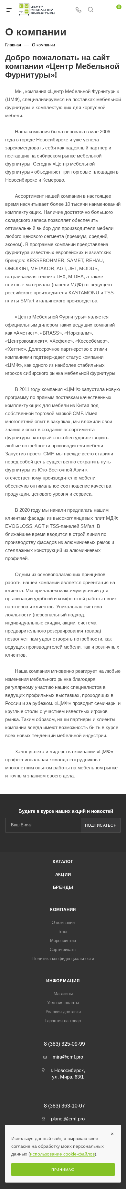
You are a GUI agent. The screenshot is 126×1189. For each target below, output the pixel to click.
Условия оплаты (63, 1002)
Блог (63, 931)
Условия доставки (63, 1011)
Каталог (63, 861)
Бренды (63, 887)
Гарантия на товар (63, 1020)
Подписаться (101, 825)
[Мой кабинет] (103, 10)
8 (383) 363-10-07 (64, 1105)
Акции (63, 874)
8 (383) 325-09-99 (64, 1044)
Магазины (63, 993)
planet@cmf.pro (68, 1118)
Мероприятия (63, 940)
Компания (63, 909)
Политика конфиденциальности (63, 958)
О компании (63, 922)
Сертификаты (63, 949)
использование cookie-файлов (62, 1153)
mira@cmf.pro (68, 1057)
